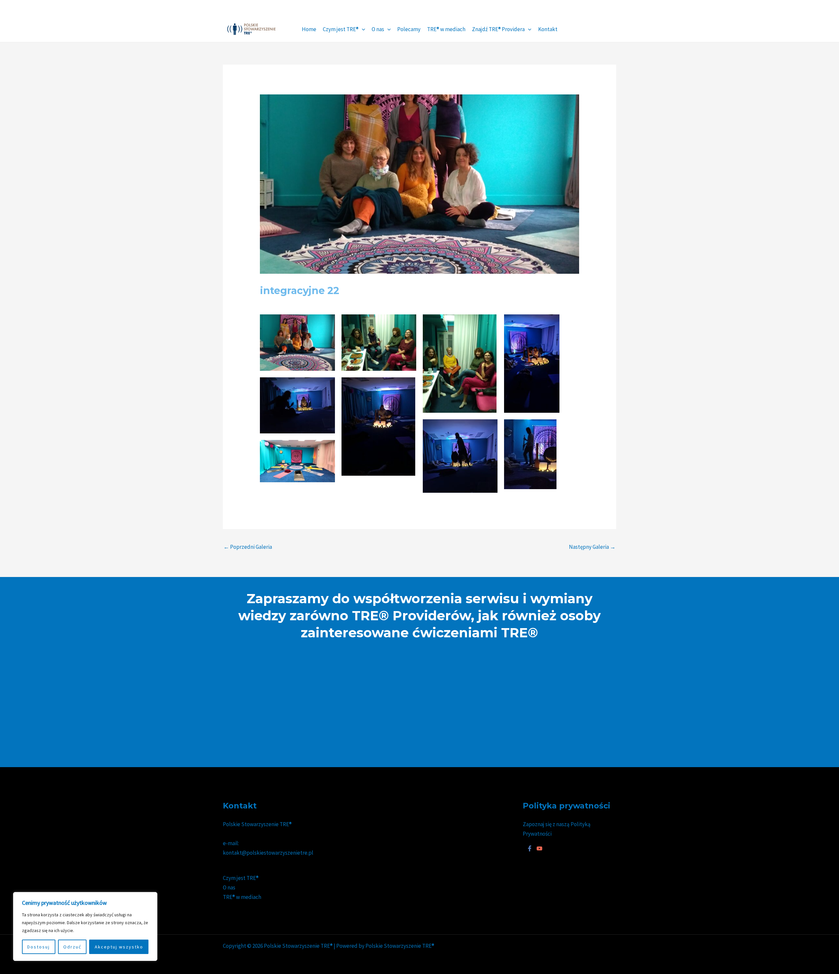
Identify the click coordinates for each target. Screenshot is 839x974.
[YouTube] (539, 848)
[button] (362, 29)
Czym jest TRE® (341, 29)
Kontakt (547, 29)
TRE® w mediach (446, 29)
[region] (85, 926)
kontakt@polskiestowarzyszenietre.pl (268, 852)
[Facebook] (530, 848)
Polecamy (408, 29)
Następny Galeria (592, 546)
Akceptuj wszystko (119, 947)
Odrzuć (72, 947)
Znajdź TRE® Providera (498, 29)
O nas (378, 29)
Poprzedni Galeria (248, 546)
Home (309, 29)
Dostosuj (38, 947)
